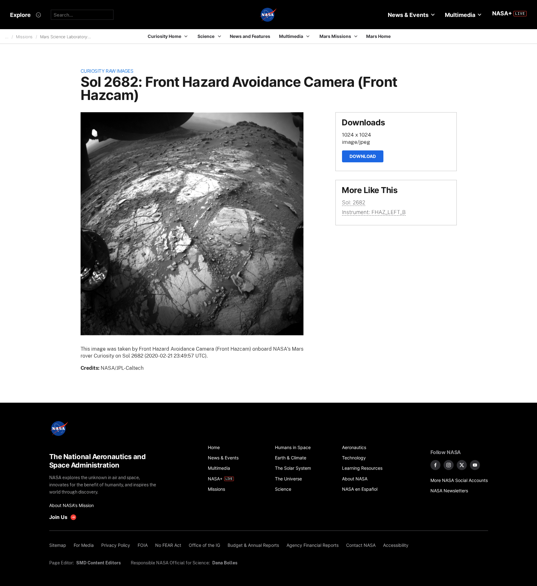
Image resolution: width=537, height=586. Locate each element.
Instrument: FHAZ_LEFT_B (374, 212)
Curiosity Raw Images (107, 71)
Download (363, 156)
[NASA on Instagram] (449, 465)
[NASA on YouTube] (475, 465)
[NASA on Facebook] (435, 465)
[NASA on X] (462, 465)
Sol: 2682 (353, 202)
